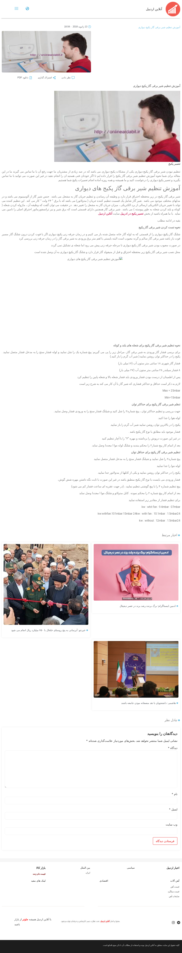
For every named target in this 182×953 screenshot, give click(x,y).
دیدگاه (172, 747)
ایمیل (173, 809)
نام (174, 794)
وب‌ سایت (171, 824)
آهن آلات (174, 880)
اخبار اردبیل (173, 867)
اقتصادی (104, 880)
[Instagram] (173, 922)
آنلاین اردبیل (154, 9)
